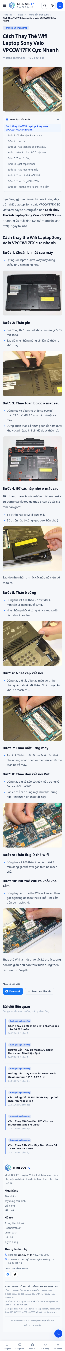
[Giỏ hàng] (60, 5)
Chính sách (11, 1232)
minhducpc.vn (50, 1312)
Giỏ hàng (10, 1205)
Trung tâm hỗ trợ (14, 1223)
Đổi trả (27, 1325)
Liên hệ (9, 1237)
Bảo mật (37, 1325)
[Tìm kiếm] (44, 5)
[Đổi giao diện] (52, 5)
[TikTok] (15, 1274)
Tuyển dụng (11, 1242)
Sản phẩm (10, 1196)
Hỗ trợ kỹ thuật (13, 1227)
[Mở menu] (4, 5)
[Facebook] (8, 1274)
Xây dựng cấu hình (15, 1201)
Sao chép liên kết (41, 991)
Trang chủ (7, 14)
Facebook (14, 991)
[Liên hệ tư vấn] (58, 1333)
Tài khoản (10, 1210)
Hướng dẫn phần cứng (38, 14)
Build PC (32, 1348)
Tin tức (20, 14)
